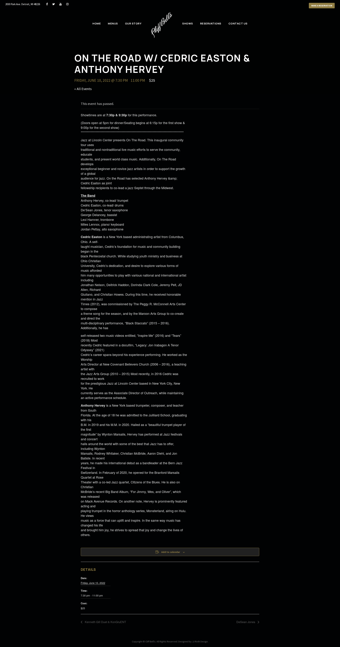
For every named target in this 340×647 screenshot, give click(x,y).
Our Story (133, 23)
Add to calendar (170, 552)
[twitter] (53, 4)
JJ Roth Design (200, 641)
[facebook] (47, 4)
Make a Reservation (321, 5)
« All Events (83, 89)
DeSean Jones (246, 622)
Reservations (210, 23)
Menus (113, 23)
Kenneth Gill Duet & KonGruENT (105, 622)
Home (96, 23)
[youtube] (60, 4)
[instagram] (67, 4)
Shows (187, 23)
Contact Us (238, 23)
